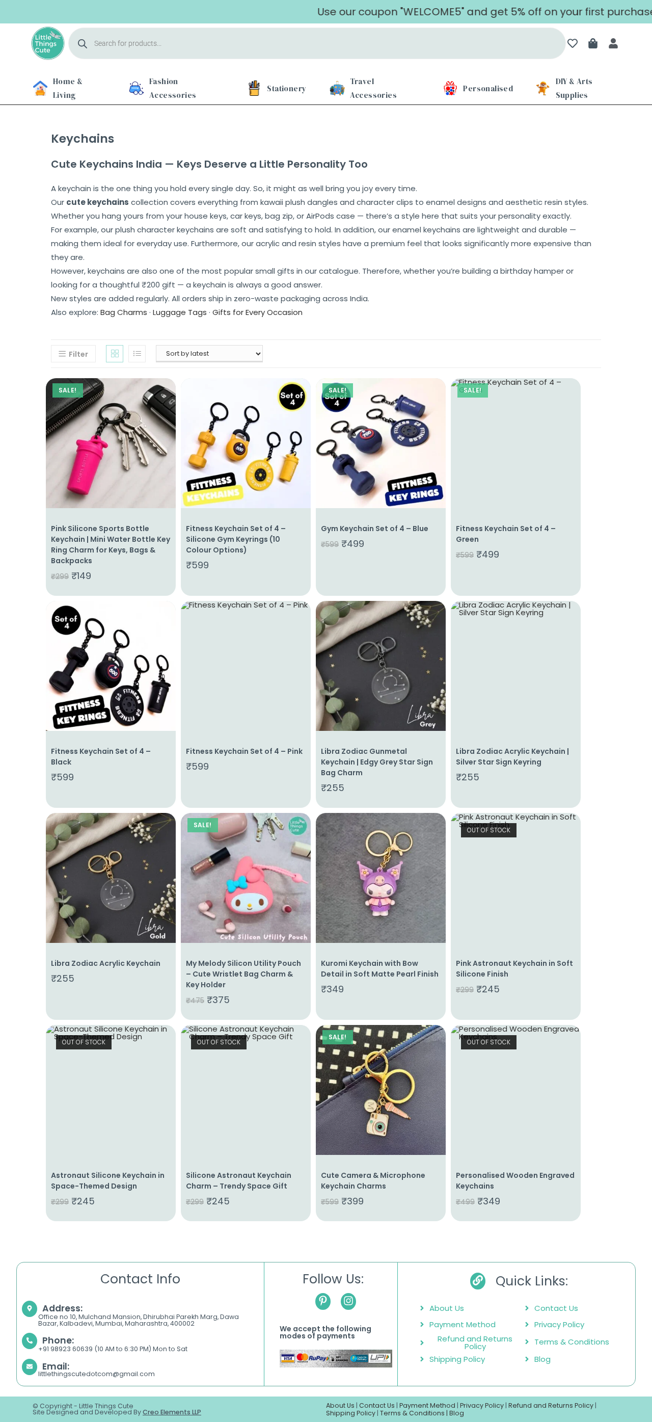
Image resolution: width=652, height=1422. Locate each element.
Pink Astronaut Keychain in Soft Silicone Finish (514, 968)
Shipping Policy (350, 1413)
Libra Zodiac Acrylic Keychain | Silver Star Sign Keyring (512, 756)
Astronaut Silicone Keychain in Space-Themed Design (108, 1180)
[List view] (137, 353)
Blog (456, 1413)
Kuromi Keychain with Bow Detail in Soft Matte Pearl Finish (380, 968)
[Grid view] (114, 353)
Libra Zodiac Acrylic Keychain (105, 963)
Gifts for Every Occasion (257, 312)
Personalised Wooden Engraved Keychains (515, 1180)
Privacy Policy (482, 1405)
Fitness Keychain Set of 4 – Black (101, 756)
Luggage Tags (180, 312)
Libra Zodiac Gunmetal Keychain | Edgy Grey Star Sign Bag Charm (377, 762)
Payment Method (427, 1405)
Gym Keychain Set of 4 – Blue (374, 528)
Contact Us (377, 1405)
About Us (340, 1405)
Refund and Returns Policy (550, 1405)
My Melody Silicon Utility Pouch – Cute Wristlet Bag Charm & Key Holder (243, 974)
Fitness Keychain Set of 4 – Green (506, 533)
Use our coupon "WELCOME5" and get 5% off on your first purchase (455, 12)
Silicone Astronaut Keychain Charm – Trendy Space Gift (238, 1180)
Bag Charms (123, 312)
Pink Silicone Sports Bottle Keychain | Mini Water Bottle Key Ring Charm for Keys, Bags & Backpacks (110, 544)
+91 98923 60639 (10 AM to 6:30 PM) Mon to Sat (112, 1349)
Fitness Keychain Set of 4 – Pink (244, 751)
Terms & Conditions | (414, 1413)
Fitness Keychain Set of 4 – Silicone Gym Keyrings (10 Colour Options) (236, 539)
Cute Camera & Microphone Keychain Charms (373, 1180)
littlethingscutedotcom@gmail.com (96, 1374)
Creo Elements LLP (172, 1412)
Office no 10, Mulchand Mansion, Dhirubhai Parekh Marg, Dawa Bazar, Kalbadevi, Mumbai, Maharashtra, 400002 (138, 1320)
